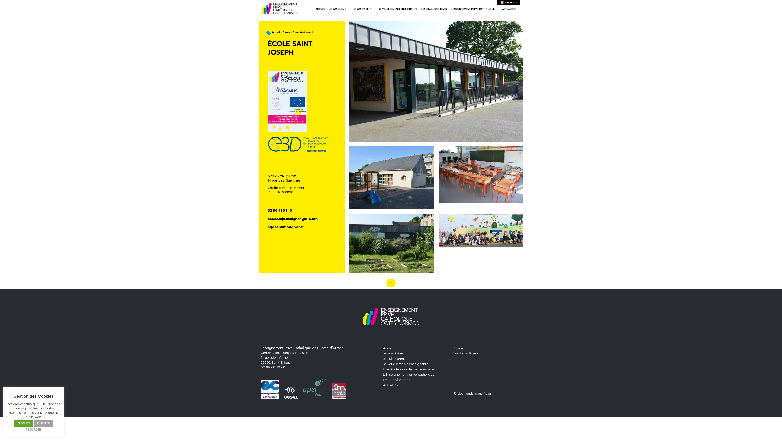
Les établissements (434, 9)
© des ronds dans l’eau (472, 393)
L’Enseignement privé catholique (408, 374)
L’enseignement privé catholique (473, 9)
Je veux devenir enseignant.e (398, 9)
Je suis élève (337, 9)
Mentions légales (467, 353)
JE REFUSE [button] (43, 423)
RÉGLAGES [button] (34, 429)
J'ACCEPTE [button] (24, 423)
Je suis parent (362, 9)
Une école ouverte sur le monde (408, 369)
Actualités (509, 9)
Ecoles (286, 32)
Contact (460, 348)
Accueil (320, 9)
